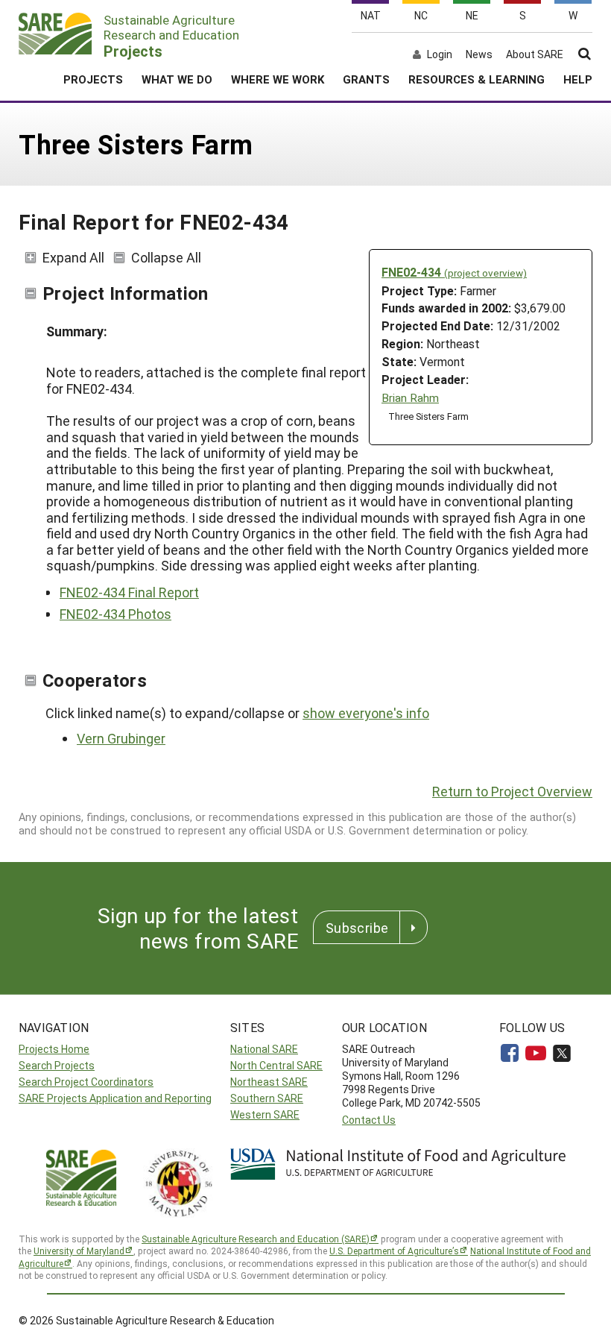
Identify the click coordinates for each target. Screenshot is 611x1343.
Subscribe (357, 928)
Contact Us (369, 1120)
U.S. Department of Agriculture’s (394, 1250)
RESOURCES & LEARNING (476, 79)
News (479, 54)
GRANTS (366, 79)
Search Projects (57, 1065)
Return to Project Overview (512, 791)
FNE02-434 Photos (115, 614)
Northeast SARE (269, 1082)
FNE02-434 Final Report (129, 592)
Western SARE (265, 1114)
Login (439, 54)
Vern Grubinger (121, 738)
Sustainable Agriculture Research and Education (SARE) (256, 1239)
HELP (577, 79)
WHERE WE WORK (277, 79)
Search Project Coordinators (86, 1082)
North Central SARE (276, 1065)
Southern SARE (266, 1098)
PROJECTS (93, 79)
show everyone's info (366, 713)
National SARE (264, 1049)
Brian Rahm (410, 397)
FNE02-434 (454, 272)
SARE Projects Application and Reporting (115, 1098)
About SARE (534, 54)
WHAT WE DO (177, 79)
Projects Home (54, 1049)
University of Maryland (79, 1250)
